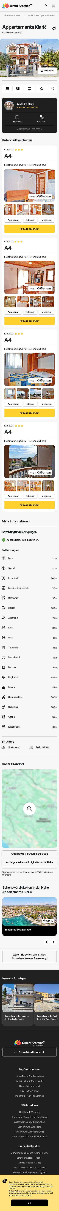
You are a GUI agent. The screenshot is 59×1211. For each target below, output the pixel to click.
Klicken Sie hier (24, 1186)
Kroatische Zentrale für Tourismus (29, 1117)
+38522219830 (42, 122)
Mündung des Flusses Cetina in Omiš (30, 1153)
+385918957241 (17, 122)
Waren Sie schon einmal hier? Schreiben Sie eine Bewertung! (29, 956)
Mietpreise (46, 220)
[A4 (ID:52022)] (10, 209)
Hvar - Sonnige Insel (29, 1086)
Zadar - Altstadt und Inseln (29, 1081)
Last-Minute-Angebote (29, 1126)
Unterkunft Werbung (29, 1112)
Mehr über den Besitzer (28, 129)
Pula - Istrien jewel (29, 1091)
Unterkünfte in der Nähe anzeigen (29, 853)
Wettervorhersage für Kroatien (29, 1122)
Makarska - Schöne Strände (29, 1095)
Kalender (30, 220)
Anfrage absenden (29, 228)
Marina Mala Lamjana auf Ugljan (29, 1172)
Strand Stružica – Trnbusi (29, 1157)
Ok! (29, 1203)
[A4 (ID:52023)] (10, 393)
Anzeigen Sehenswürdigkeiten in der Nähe (29, 862)
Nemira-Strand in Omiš (29, 1162)
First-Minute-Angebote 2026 (29, 1131)
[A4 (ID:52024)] (10, 485)
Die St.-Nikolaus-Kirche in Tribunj (30, 1167)
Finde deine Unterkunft (31, 1052)
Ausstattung (13, 220)
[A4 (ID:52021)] (10, 301)
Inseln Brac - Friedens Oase (29, 1076)
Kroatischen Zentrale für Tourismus (29, 1136)
